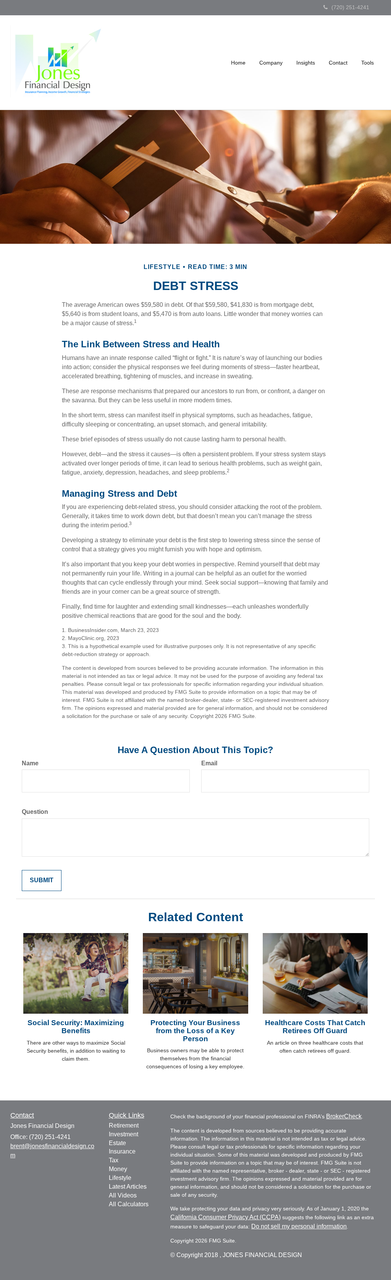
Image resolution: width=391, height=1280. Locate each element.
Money (118, 1169)
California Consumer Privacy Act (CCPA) (225, 1217)
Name (30, 763)
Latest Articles (128, 1186)
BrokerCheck (344, 1116)
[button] (270, 62)
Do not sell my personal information (299, 1226)
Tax (113, 1160)
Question (35, 812)
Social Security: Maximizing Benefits (75, 1027)
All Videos (123, 1195)
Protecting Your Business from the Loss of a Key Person (195, 1030)
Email (209, 763)
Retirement (124, 1125)
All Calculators (129, 1204)
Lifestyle (120, 1178)
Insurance (122, 1151)
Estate (117, 1143)
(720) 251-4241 (350, 7)
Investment (123, 1134)
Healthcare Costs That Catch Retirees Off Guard (315, 1027)
